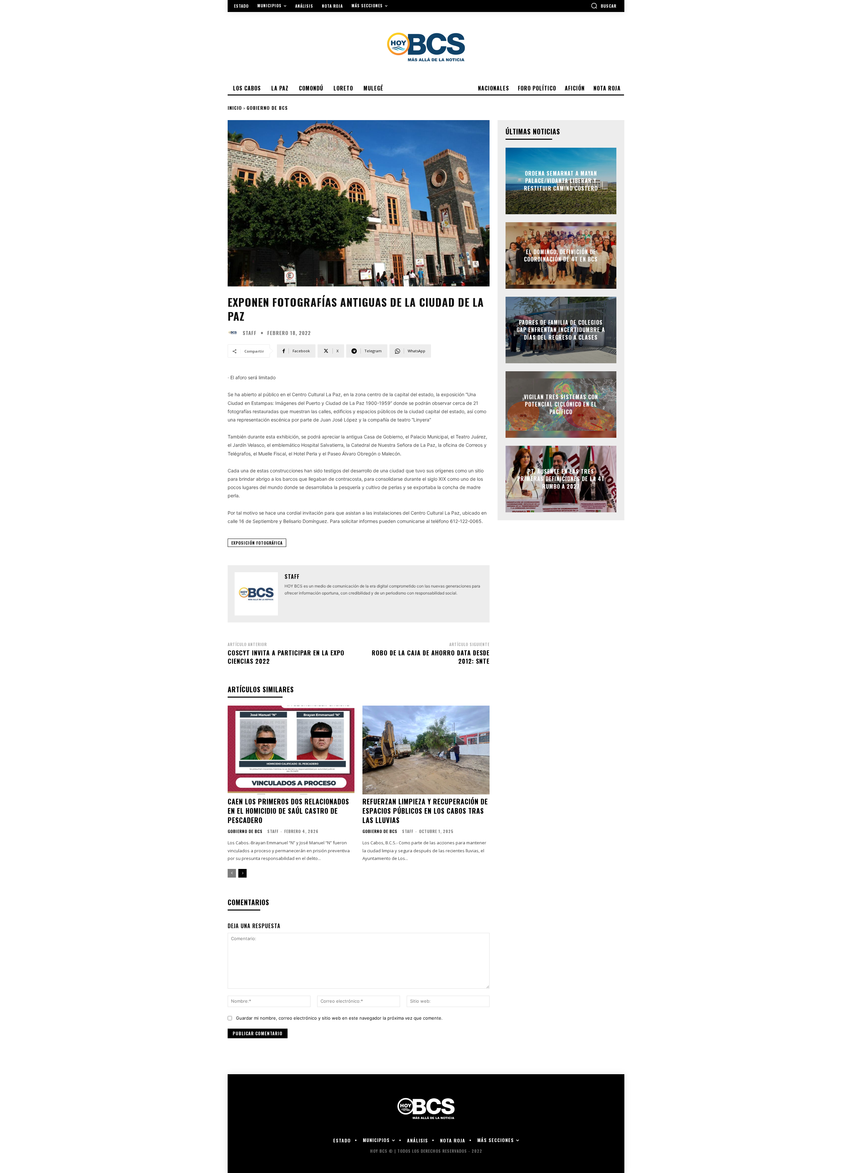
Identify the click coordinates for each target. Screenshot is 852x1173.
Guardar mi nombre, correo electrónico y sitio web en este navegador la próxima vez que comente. (339, 1018)
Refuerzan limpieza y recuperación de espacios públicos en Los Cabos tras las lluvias (425, 810)
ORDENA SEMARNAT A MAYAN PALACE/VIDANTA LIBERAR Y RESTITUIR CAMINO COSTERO (561, 180)
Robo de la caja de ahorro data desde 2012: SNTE (431, 656)
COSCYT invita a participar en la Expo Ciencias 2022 (286, 656)
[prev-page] (232, 873)
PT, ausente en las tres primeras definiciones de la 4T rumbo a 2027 (561, 478)
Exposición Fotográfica (257, 543)
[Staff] (234, 333)
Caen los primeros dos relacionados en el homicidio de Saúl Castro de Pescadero (288, 810)
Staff (250, 332)
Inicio (235, 107)
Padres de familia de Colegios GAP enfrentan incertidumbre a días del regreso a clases (561, 329)
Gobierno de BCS (267, 107)
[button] (603, 5)
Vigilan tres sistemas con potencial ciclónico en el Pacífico (561, 404)
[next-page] (242, 873)
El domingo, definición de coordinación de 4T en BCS (561, 255)
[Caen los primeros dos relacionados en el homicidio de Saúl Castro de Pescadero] (291, 750)
